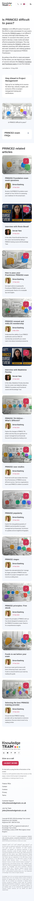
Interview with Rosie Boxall (17, 227)
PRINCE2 (5, 29)
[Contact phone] (18, 4)
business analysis (9, 837)
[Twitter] (15, 752)
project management (22, 836)
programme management (20, 837)
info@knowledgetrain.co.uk (14, 803)
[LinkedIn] (3, 752)
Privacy (4, 792)
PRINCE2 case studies (14, 467)
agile (3, 837)
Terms (4, 795)
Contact (4, 786)
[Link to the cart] (20, 4)
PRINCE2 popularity (13, 513)
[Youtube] (7, 752)
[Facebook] (18, 752)
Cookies (4, 789)
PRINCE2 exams (15, 33)
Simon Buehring (18, 184)
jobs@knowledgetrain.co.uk (14, 811)
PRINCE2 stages (12, 559)
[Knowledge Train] (7, 4)
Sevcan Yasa (16, 231)
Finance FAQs (6, 783)
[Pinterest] (11, 752)
